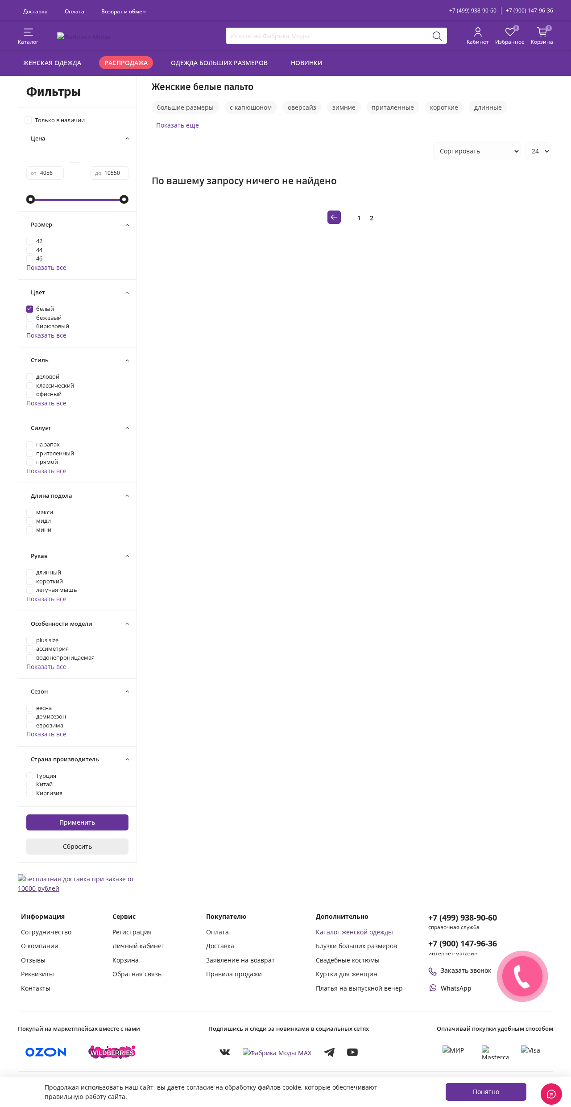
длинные (488, 107)
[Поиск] (437, 36)
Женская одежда (52, 62)
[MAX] (277, 1052)
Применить (77, 822)
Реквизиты (37, 974)
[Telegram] (329, 1052)
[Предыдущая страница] (334, 217)
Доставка (35, 11)
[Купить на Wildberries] (112, 1052)
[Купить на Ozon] (46, 1052)
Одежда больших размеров (219, 62)
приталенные (393, 107)
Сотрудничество (46, 932)
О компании (39, 946)
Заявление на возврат (240, 960)
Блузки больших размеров (356, 946)
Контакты (35, 988)
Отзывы (33, 960)
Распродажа (126, 62)
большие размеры (185, 107)
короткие (444, 107)
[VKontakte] (224, 1052)
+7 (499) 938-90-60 (473, 10)
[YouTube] (352, 1052)
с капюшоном (251, 107)
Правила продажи (234, 974)
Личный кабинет (138, 946)
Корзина (125, 960)
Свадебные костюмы (348, 960)
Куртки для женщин (346, 974)
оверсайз (302, 107)
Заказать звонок (466, 970)
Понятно (486, 1091)
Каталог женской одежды (354, 932)
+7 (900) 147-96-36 (529, 10)
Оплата (74, 11)
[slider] (30, 199)
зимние (344, 107)
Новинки (307, 62)
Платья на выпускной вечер (359, 988)
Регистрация (132, 932)
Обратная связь (136, 974)
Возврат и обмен (123, 11)
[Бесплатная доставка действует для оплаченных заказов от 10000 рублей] (77, 883)
